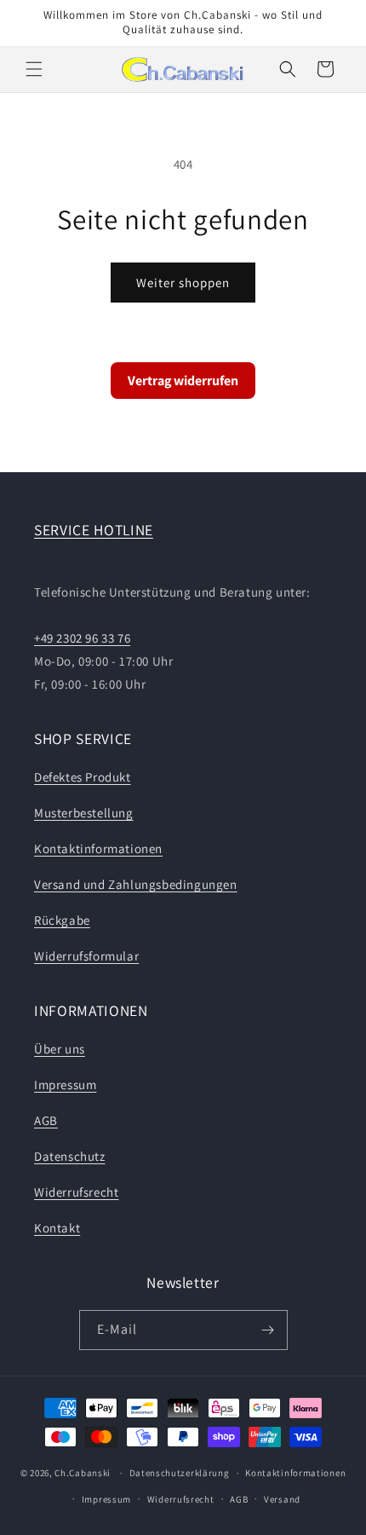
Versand (282, 1499)
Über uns (59, 1049)
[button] (34, 69)
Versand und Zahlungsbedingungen (135, 884)
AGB (46, 1120)
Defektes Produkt (82, 777)
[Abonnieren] (268, 1330)
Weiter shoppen (183, 282)
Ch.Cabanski (82, 1473)
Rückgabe (62, 920)
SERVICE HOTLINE (93, 530)
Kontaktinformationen (98, 848)
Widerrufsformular (86, 956)
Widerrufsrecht (76, 1192)
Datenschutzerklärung (179, 1473)
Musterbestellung (84, 813)
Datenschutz (70, 1156)
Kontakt (57, 1228)
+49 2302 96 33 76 (82, 638)
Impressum (65, 1084)
